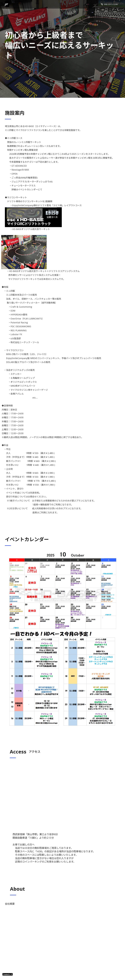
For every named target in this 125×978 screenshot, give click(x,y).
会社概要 (7, 903)
